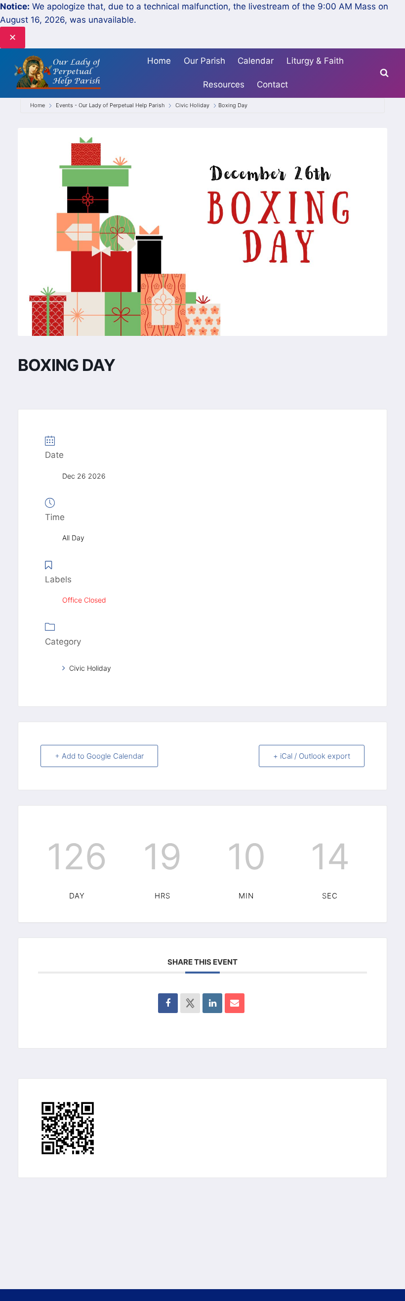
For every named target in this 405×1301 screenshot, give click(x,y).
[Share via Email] (234, 1003)
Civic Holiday (192, 105)
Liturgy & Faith (315, 61)
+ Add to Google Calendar (99, 756)
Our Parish (204, 61)
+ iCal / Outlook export (311, 756)
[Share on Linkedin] (212, 1003)
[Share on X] (190, 1003)
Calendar (256, 61)
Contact (272, 84)
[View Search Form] (384, 73)
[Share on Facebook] (168, 1003)
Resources (223, 84)
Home (159, 61)
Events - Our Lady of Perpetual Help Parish (110, 105)
